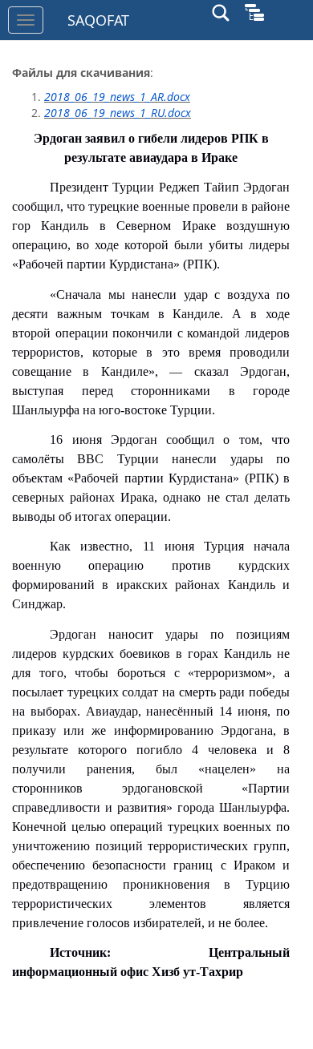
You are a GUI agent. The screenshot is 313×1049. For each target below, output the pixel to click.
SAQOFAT (98, 20)
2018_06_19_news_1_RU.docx (117, 112)
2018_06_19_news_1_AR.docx (117, 96)
